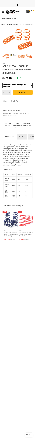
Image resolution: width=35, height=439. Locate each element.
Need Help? (14, 2)
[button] (28, 12)
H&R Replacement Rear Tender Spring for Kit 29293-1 (26, 234)
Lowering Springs (17, 113)
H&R (5, 231)
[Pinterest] (17, 101)
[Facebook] (11, 101)
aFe (3, 63)
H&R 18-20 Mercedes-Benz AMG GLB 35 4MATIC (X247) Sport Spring (12, 234)
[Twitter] (14, 101)
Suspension (12, 116)
